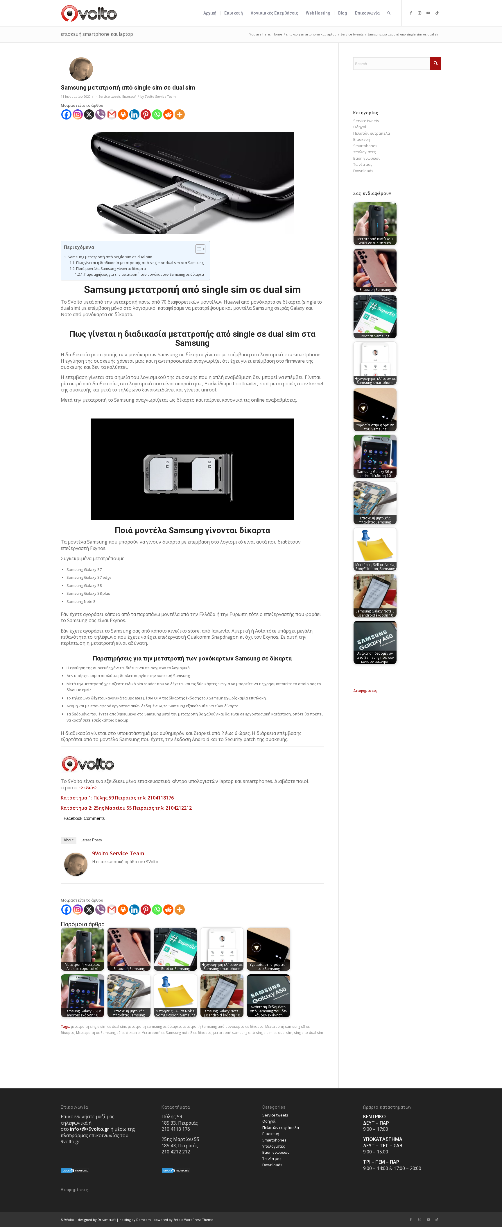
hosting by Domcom (135, 1219)
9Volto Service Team (160, 97)
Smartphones (365, 145)
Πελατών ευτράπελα (371, 133)
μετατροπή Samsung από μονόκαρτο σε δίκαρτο (223, 1026)
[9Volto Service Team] (75, 874)
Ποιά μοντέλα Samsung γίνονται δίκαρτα (111, 268)
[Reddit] (168, 114)
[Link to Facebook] (410, 12)
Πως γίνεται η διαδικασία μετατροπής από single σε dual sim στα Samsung (140, 262)
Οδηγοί (359, 126)
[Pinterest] (146, 114)
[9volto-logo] (89, 13)
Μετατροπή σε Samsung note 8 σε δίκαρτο (176, 1032)
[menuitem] (210, 13)
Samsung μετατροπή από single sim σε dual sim (110, 256)
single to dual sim (308, 1032)
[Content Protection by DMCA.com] (75, 1172)
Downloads (363, 170)
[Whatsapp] (157, 114)
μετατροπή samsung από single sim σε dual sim (252, 1032)
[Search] (388, 13)
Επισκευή (129, 97)
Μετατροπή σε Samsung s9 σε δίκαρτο (108, 1032)
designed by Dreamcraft (97, 1219)
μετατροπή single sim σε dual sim (98, 1026)
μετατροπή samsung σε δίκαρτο (154, 1026)
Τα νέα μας (362, 164)
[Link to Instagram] (419, 12)
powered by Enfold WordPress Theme (183, 1219)
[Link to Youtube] (428, 12)
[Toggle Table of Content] (197, 249)
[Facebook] (66, 114)
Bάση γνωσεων (366, 158)
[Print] (123, 114)
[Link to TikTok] (437, 12)
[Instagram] (78, 114)
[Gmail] (112, 114)
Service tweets (109, 97)
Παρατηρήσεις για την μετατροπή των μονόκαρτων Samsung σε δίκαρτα (144, 274)
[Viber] (100, 114)
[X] (89, 114)
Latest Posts (91, 840)
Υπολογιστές (364, 151)
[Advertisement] (397, 730)
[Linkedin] (134, 114)
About (68, 840)
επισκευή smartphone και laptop (97, 34)
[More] (180, 114)
